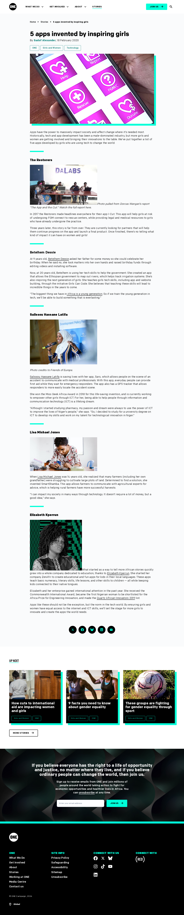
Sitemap (56, 872)
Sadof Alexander (45, 40)
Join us (154, 6)
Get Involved (57, 6)
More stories (21, 733)
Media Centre (17, 881)
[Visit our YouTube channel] (110, 866)
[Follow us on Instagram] (95, 866)
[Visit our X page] (103, 858)
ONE (34, 48)
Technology (72, 48)
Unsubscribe (59, 877)
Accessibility (59, 867)
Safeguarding (60, 862)
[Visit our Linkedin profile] (95, 874)
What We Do (32, 6)
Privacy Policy (60, 857)
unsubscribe (87, 792)
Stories (97, 6)
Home (33, 22)
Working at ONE (19, 877)
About (78, 6)
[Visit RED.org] (140, 859)
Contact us (16, 886)
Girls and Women (52, 48)
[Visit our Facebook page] (95, 858)
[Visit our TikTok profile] (103, 866)
